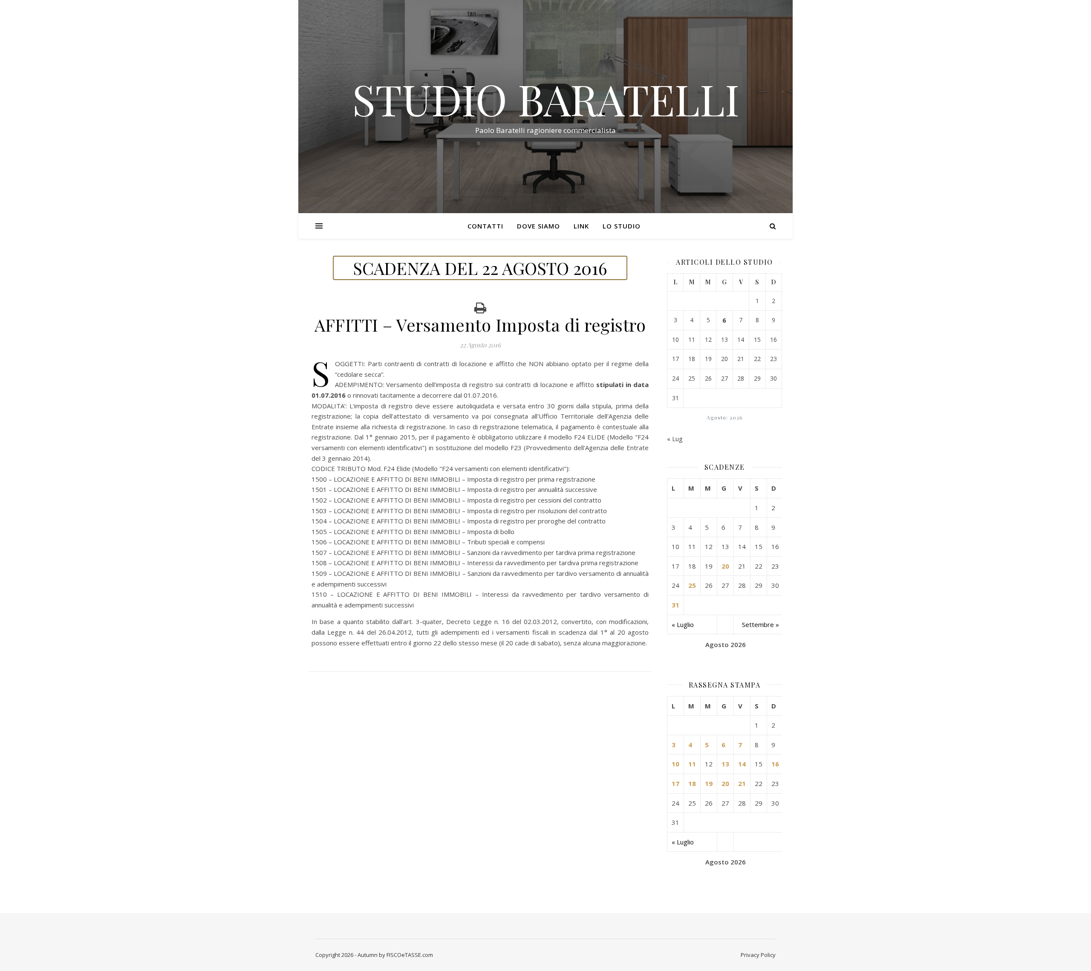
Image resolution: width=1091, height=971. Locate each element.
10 (675, 764)
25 (692, 585)
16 (775, 764)
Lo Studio (622, 226)
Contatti (485, 226)
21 (742, 783)
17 (675, 783)
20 (725, 566)
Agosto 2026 (725, 644)
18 (692, 783)
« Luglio (683, 624)
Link (581, 226)
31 (675, 605)
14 (742, 764)
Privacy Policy (758, 955)
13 (725, 764)
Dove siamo (538, 226)
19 (709, 783)
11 (692, 764)
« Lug (675, 438)
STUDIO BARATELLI (545, 99)
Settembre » (760, 624)
